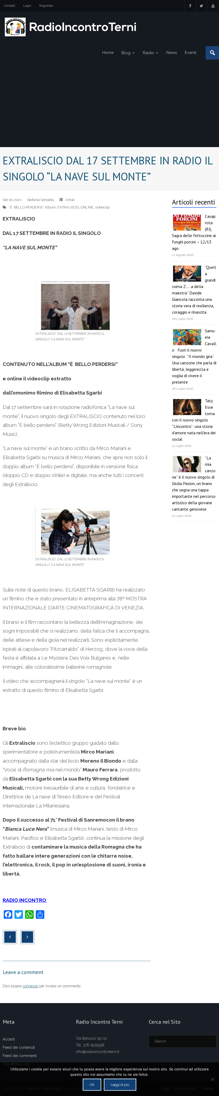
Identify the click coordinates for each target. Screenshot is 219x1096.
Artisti (70, 200)
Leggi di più (120, 1085)
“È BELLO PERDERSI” (26, 207)
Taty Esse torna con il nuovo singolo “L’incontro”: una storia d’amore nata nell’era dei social (194, 420)
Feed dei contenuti (19, 1047)
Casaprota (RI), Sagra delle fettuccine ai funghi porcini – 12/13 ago (194, 232)
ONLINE (87, 207)
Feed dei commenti (20, 1056)
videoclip (102, 207)
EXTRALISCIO (68, 207)
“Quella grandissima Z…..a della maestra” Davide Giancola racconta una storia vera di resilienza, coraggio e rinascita (194, 290)
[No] (212, 1079)
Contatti (9, 5)
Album (50, 207)
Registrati (46, 5)
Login (27, 5)
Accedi (9, 1039)
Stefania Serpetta (40, 200)
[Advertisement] (109, 106)
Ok (92, 1085)
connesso (30, 986)
